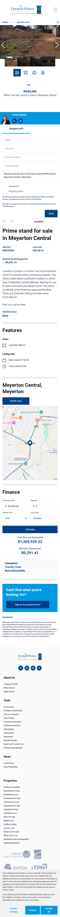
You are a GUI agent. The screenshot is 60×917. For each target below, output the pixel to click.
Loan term (35, 512)
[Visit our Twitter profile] (39, 668)
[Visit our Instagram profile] (33, 668)
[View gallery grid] (25, 72)
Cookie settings (14, 910)
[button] (3, 45)
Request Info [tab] (16, 128)
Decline (32, 910)
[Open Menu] (55, 9)
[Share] (57, 22)
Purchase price (8, 500)
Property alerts (16, 191)
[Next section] (12, 222)
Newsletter (14, 186)
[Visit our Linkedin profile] (26, 668)
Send (51, 213)
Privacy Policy (36, 199)
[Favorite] (51, 22)
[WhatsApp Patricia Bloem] (20, 120)
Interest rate (7, 512)
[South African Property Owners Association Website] (16, 868)
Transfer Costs (13, 567)
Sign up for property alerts (27, 604)
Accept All (49, 910)
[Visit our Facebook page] (20, 668)
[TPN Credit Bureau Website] (39, 868)
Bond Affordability (15, 570)
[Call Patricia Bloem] (14, 120)
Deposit (34, 500)
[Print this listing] (34, 72)
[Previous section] (3, 222)
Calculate (30, 529)
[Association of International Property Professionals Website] (37, 855)
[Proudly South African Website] (17, 854)
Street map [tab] (16, 400)
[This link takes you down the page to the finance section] (4, 262)
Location (38, 221)
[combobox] (47, 518)
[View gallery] (17, 72)
